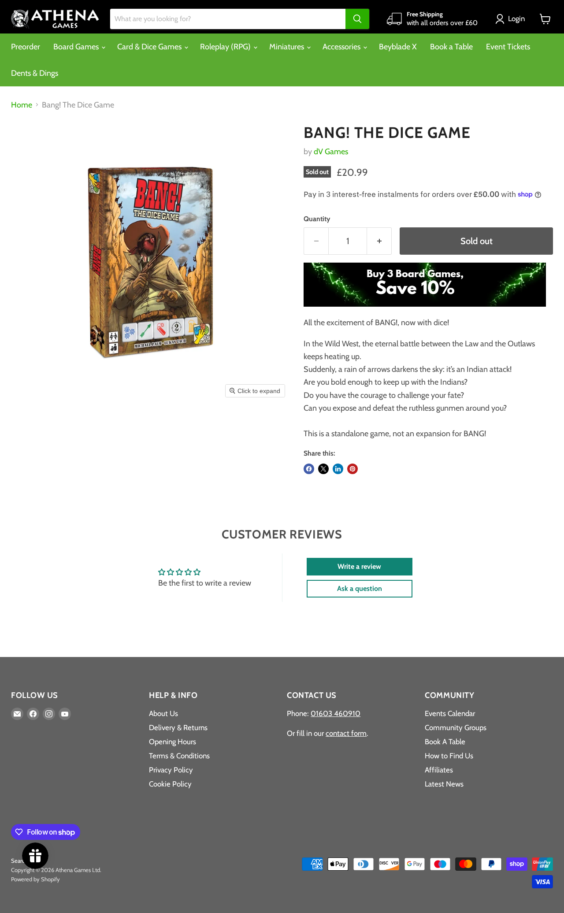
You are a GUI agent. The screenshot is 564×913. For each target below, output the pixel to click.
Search (19, 860)
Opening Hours (172, 741)
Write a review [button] (359, 566)
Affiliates (439, 769)
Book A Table (445, 741)
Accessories (342, 47)
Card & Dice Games (150, 47)
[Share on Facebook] (309, 469)
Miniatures (287, 47)
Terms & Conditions (179, 755)
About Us (163, 713)
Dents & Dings (34, 73)
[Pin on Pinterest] (352, 469)
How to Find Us (449, 755)
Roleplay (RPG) (226, 47)
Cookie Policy (170, 783)
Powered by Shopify (35, 879)
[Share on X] (323, 469)
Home (21, 105)
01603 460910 (335, 713)
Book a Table (451, 47)
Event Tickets (508, 47)
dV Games (331, 151)
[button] (512, 19)
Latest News (444, 783)
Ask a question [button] (359, 588)
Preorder (25, 47)
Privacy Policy (171, 769)
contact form (346, 733)
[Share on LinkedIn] (338, 469)
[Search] (357, 19)
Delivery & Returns (178, 727)
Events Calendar (450, 713)
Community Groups (455, 727)
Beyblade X (398, 47)
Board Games (76, 47)
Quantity (317, 219)
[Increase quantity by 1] (379, 240)
